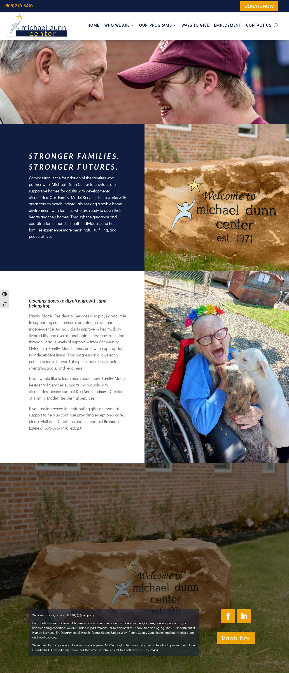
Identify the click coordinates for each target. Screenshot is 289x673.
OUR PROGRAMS (155, 25)
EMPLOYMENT (227, 25)
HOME (93, 25)
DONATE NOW (259, 6)
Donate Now (236, 637)
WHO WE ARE (117, 25)
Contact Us (176, 577)
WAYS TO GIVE (195, 25)
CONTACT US (259, 25)
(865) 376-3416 (19, 5)
